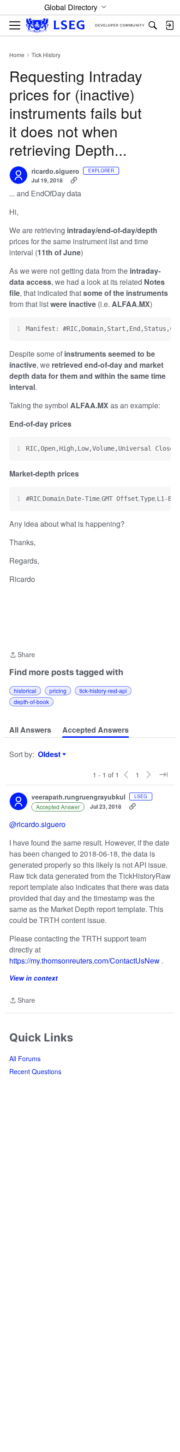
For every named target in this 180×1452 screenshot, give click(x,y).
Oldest (50, 754)
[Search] (152, 25)
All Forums (25, 1058)
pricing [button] (57, 690)
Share (22, 655)
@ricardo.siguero (37, 824)
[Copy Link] (73, 180)
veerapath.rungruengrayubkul (78, 797)
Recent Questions (35, 1071)
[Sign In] (169, 25)
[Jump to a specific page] (163, 774)
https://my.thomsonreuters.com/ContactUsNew (84, 960)
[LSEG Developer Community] (85, 25)
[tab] (30, 730)
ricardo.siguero (55, 171)
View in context (33, 977)
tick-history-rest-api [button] (103, 690)
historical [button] (25, 690)
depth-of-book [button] (31, 701)
